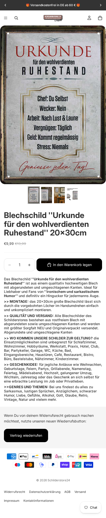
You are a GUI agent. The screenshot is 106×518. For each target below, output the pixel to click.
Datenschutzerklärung (44, 492)
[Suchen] (16, 18)
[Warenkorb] (100, 18)
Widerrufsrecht (14, 492)
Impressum (11, 500)
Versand (80, 492)
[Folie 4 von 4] (72, 195)
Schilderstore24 (59, 480)
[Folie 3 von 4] (59, 195)
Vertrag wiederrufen (26, 435)
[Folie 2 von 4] (46, 195)
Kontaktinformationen (38, 500)
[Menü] (5, 18)
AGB (67, 492)
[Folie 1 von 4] (33, 195)
